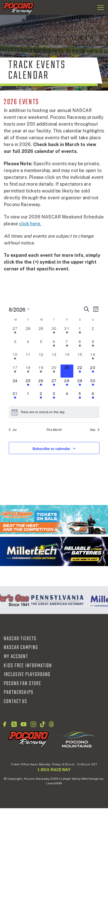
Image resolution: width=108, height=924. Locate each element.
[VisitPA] (56, 600)
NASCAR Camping (21, 647)
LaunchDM (54, 783)
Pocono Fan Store (22, 683)
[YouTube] (24, 724)
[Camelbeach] (54, 519)
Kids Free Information (28, 665)
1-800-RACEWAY (54, 769)
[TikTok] (42, 724)
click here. (30, 223)
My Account (16, 656)
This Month (54, 430)
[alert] (54, 412)
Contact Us (15, 701)
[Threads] (51, 724)
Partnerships (18, 692)
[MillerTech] (54, 551)
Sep (93, 430)
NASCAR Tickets (20, 638)
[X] (14, 724)
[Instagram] (33, 724)
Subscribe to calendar (51, 448)
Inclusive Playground (27, 674)
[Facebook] (5, 724)
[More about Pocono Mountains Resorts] (77, 739)
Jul (15, 430)
